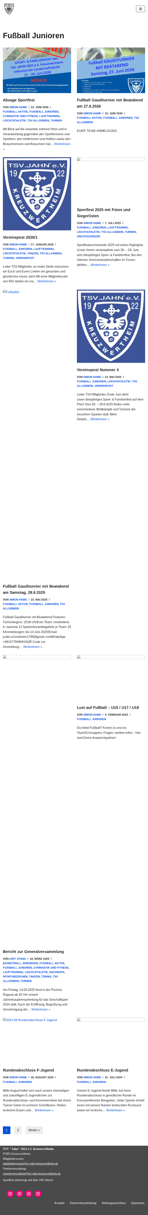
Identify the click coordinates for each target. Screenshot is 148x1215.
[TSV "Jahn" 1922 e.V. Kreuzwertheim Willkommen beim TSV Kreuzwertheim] (9, 9)
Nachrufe (56, 972)
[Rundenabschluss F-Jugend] (37, 1040)
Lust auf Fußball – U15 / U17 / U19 (108, 707)
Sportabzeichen (15, 976)
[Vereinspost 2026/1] (37, 193)
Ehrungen (30, 963)
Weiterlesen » (46, 281)
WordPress (87, 1210)
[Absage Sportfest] (37, 70)
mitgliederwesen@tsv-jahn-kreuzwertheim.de (30, 1163)
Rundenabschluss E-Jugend (102, 1070)
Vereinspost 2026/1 (20, 237)
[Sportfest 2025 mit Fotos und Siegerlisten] (111, 180)
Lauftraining (49, 116)
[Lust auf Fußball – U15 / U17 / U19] (111, 678)
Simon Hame (18, 107)
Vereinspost (25, 258)
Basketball (12, 963)
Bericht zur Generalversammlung (33, 951)
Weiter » (34, 1130)
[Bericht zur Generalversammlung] (37, 800)
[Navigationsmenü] (140, 9)
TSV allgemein (38, 120)
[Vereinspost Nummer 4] (111, 326)
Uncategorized (88, 236)
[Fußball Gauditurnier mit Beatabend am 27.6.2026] (111, 70)
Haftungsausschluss (114, 1203)
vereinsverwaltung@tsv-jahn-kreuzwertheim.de (32, 1173)
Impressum (137, 1203)
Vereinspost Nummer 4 (98, 370)
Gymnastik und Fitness (20, 116)
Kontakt (59, 1203)
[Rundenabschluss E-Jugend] (111, 1040)
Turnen (56, 120)
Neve (57, 1210)
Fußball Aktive (15, 111)
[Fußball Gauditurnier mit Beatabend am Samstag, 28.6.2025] (37, 434)
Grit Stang (17, 958)
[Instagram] (10, 1193)
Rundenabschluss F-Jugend (28, 1070)
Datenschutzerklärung (83, 1203)
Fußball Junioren (43, 111)
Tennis (46, 976)
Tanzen (32, 253)
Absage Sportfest (19, 100)
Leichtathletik (14, 120)
